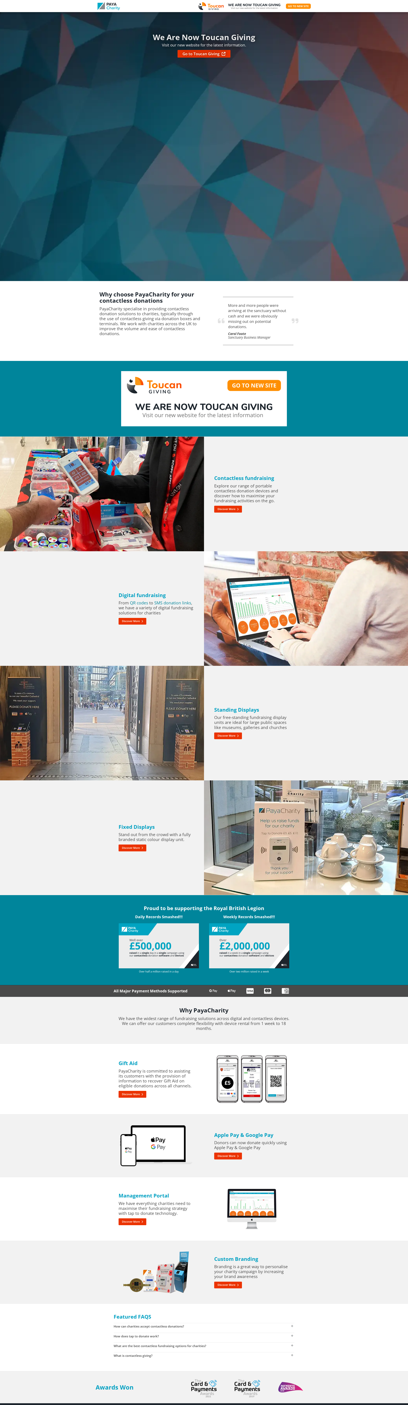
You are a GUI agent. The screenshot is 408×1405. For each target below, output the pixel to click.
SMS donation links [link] (172, 603)
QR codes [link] (139, 603)
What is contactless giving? (133, 1355)
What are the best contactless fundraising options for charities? (160, 1346)
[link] (109, 6)
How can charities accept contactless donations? (149, 1326)
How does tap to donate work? (136, 1336)
